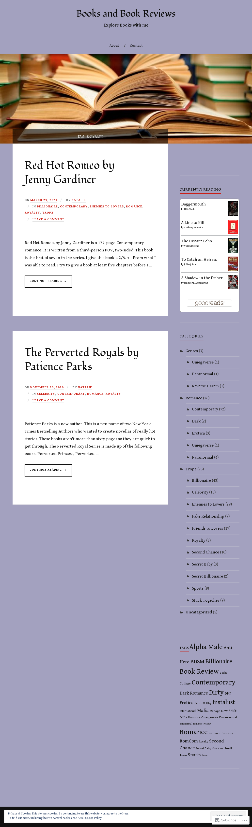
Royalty (32, 213)
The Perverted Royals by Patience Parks (82, 359)
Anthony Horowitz (193, 227)
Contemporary (74, 206)
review (207, 723)
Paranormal (202, 374)
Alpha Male (206, 647)
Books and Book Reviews (126, 13)
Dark (196, 421)
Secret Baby (202, 564)
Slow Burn (217, 748)
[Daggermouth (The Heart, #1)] (233, 214)
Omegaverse (203, 362)
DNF (228, 694)
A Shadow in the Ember (201, 278)
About (114, 46)
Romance (134, 206)
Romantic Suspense (221, 733)
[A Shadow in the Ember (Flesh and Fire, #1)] (233, 288)
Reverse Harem (205, 386)
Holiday (207, 703)
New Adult (228, 711)
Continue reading (44, 283)
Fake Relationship (208, 516)
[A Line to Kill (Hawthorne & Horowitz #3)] (233, 232)
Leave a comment (48, 219)
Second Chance (205, 552)
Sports (198, 588)
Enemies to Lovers (107, 206)
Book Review (199, 671)
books (223, 673)
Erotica (198, 433)
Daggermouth (193, 204)
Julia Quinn (190, 264)
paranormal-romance (191, 723)
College (185, 683)
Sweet (205, 755)
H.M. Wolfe (189, 209)
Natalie (79, 200)
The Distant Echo (196, 241)
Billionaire (47, 206)
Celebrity (46, 394)
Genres (192, 350)
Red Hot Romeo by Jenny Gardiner (69, 172)
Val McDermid (191, 246)
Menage (215, 711)
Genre (198, 703)
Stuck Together (205, 600)
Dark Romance (194, 693)
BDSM (197, 661)
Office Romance (190, 717)
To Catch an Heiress (199, 259)
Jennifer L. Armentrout (196, 282)
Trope (47, 213)
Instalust (223, 702)
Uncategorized (199, 612)
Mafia (203, 710)
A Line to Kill (192, 222)
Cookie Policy (93, 818)
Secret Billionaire (207, 576)
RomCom (189, 741)
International (188, 711)
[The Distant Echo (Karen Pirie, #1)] (233, 252)
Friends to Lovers (207, 528)
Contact (136, 46)
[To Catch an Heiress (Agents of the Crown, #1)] (233, 270)
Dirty (216, 692)
